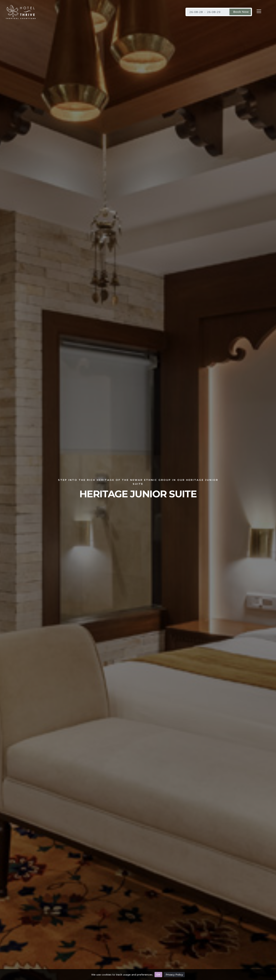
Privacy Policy (174, 974)
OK (158, 974)
